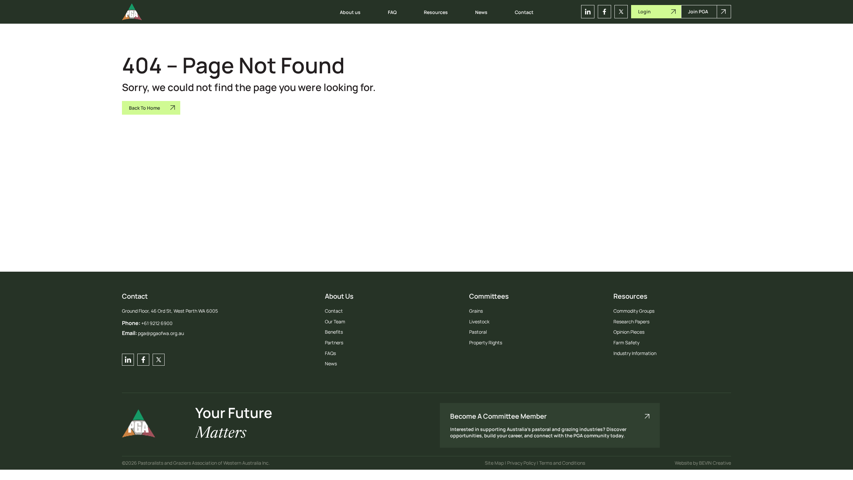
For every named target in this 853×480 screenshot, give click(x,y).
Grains (476, 311)
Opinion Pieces (628, 332)
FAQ (392, 12)
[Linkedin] (587, 11)
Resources (436, 12)
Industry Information (634, 353)
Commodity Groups (633, 311)
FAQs (330, 353)
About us (350, 12)
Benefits (334, 332)
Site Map (495, 463)
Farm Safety (626, 342)
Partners (334, 342)
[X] (621, 11)
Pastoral (478, 332)
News (481, 12)
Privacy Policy (522, 463)
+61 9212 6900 (157, 323)
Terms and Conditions (562, 463)
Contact (524, 12)
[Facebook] (604, 11)
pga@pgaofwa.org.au (161, 333)
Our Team (335, 321)
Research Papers (631, 321)
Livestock (479, 321)
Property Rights (485, 342)
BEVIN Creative (715, 463)
